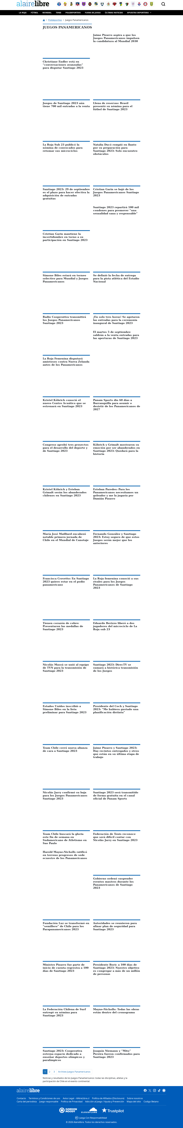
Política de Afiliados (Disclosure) (108, 1098)
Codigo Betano (151, 1101)
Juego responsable (48, 1101)
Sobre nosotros (135, 1098)
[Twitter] (149, 1090)
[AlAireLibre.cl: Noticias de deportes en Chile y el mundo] (28, 1090)
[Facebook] (145, 1090)
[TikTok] (159, 1090)
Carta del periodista (27, 1101)
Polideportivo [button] (73, 12)
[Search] (163, 4)
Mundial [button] (47, 12)
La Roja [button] (23, 12)
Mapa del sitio (134, 1101)
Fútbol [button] (34, 12)
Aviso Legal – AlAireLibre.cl (76, 1098)
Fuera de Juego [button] (93, 12)
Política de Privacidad (72, 1101)
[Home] (33, 4)
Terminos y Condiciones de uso (44, 1098)
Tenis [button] (58, 12)
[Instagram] (154, 1090)
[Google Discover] (164, 1090)
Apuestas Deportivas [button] (138, 12)
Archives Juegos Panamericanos (74, 1071)
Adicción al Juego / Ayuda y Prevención (104, 1101)
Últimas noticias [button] (114, 12)
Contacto (21, 1098)
